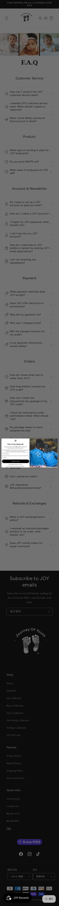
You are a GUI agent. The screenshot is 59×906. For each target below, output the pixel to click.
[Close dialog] (55, 441)
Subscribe (15, 461)
